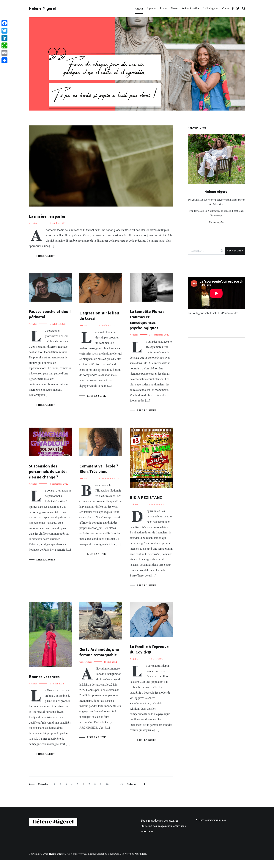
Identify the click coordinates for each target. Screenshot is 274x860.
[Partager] (4, 60)
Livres (163, 8)
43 (122, 784)
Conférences (85, 661)
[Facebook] (4, 23)
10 (108, 784)
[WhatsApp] (4, 45)
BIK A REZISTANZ (146, 498)
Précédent (43, 784)
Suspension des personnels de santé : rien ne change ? (48, 472)
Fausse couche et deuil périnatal (50, 314)
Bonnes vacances (44, 677)
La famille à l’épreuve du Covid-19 (149, 650)
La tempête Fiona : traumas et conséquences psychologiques (147, 320)
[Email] (4, 53)
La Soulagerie (210, 8)
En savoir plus (216, 222)
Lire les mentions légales (212, 820)
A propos (151, 8)
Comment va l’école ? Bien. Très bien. (98, 469)
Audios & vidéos (190, 8)
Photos (174, 8)
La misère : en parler (47, 216)
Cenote (100, 853)
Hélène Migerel (42, 8)
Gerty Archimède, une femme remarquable (99, 652)
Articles (33, 223)
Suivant (131, 784)
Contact (226, 8)
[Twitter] (4, 30)
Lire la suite (45, 256)
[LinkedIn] (4, 38)
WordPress (140, 853)
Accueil (139, 8)
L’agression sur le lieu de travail (99, 316)
